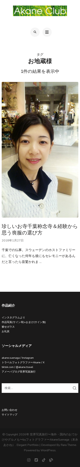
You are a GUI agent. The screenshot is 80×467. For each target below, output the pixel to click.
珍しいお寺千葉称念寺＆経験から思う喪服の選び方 (40, 229)
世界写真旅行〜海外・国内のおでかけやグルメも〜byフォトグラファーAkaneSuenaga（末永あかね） (40, 439)
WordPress (48, 450)
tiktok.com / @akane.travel (17, 367)
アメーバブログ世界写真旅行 (19, 371)
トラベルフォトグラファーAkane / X (23, 362)
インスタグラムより (13, 317)
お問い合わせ (9, 410)
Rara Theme (68, 445)
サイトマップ (9, 414)
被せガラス (8, 327)
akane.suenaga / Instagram (18, 358)
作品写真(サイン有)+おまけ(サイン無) (24, 322)
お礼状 (5, 331)
